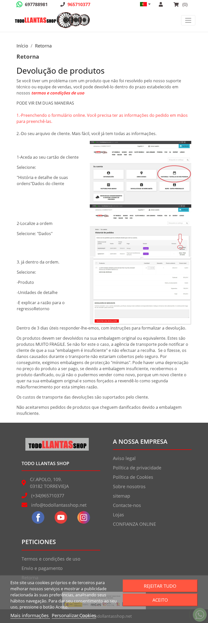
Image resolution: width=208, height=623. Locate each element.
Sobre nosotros (129, 486)
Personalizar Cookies (74, 615)
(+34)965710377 (47, 496)
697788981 (36, 4)
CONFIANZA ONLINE (134, 524)
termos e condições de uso (57, 93)
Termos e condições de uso (51, 559)
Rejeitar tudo (160, 586)
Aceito (160, 600)
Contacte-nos (127, 505)
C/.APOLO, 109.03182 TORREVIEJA (49, 482)
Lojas (118, 515)
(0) (184, 4)
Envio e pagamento (42, 568)
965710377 (78, 4)
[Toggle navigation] (188, 20)
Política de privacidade (137, 468)
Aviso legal (124, 458)
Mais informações (30, 615)
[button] (145, 4)
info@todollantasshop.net (58, 505)
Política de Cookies (133, 477)
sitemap (121, 496)
